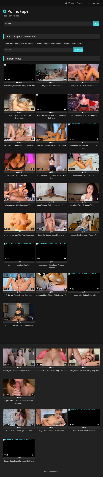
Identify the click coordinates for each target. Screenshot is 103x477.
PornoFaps (17, 11)
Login (87, 3)
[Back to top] (95, 469)
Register (96, 3)
